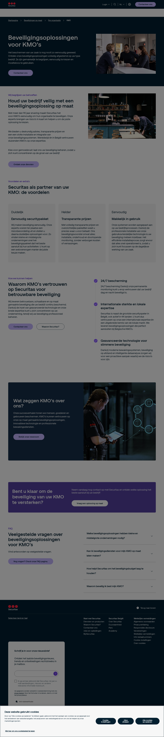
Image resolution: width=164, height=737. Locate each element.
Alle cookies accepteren (147, 721)
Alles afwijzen (125, 721)
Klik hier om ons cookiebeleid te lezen (20, 731)
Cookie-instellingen (105, 721)
